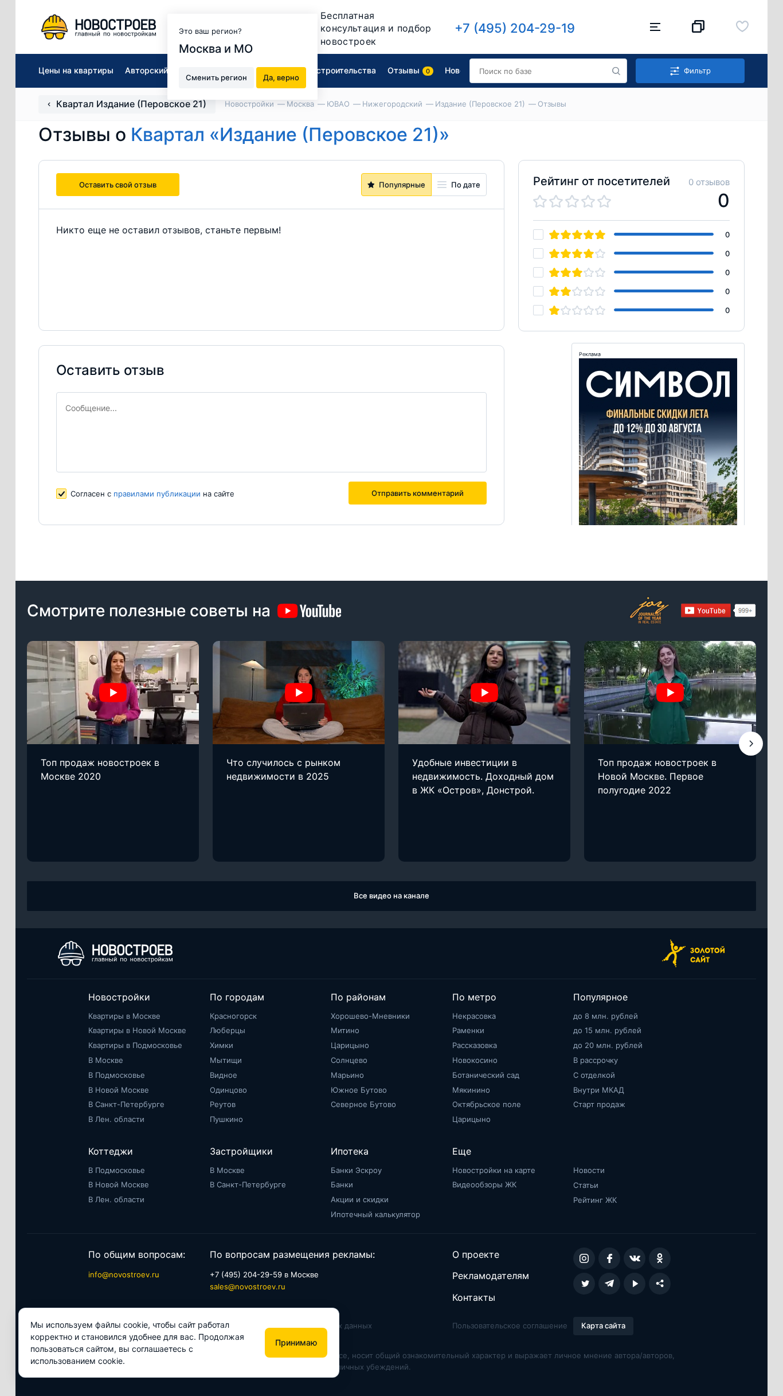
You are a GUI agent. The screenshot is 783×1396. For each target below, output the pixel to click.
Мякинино (471, 1089)
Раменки (468, 1030)
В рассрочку (595, 1060)
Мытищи (226, 1060)
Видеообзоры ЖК (484, 1184)
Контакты (473, 1297)
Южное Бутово (359, 1089)
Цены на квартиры (75, 70)
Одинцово (228, 1089)
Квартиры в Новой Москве (137, 1030)
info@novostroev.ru (123, 1274)
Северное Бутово (363, 1104)
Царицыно (350, 1045)
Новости (589, 1170)
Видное (223, 1075)
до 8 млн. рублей (605, 1015)
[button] (751, 744)
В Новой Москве (118, 1089)
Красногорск (233, 1015)
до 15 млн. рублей (607, 1030)
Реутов (223, 1104)
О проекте (475, 1254)
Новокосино (475, 1060)
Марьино (347, 1075)
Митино (345, 1030)
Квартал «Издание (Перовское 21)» (290, 134)
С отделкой (594, 1075)
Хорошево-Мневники (370, 1015)
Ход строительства (337, 70)
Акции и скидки (360, 1199)
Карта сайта (603, 1325)
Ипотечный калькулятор (375, 1214)
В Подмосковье (116, 1075)
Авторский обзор (159, 70)
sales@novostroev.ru (247, 1286)
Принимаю (296, 1342)
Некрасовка (474, 1015)
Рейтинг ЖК (595, 1200)
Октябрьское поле (486, 1104)
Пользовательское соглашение (509, 1325)
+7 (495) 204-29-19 (515, 28)
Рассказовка (474, 1045)
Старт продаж (599, 1104)
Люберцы (227, 1030)
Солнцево (349, 1060)
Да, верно (281, 76)
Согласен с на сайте (152, 493)
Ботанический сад (485, 1075)
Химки (221, 1045)
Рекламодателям (490, 1275)
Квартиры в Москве (124, 1015)
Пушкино (226, 1119)
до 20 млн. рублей (608, 1045)
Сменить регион (216, 76)
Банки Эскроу (356, 1170)
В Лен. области (116, 1119)
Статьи (585, 1185)
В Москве (105, 1060)
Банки (342, 1184)
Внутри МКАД (598, 1089)
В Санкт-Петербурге (126, 1104)
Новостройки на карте (493, 1170)
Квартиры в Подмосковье (135, 1045)
